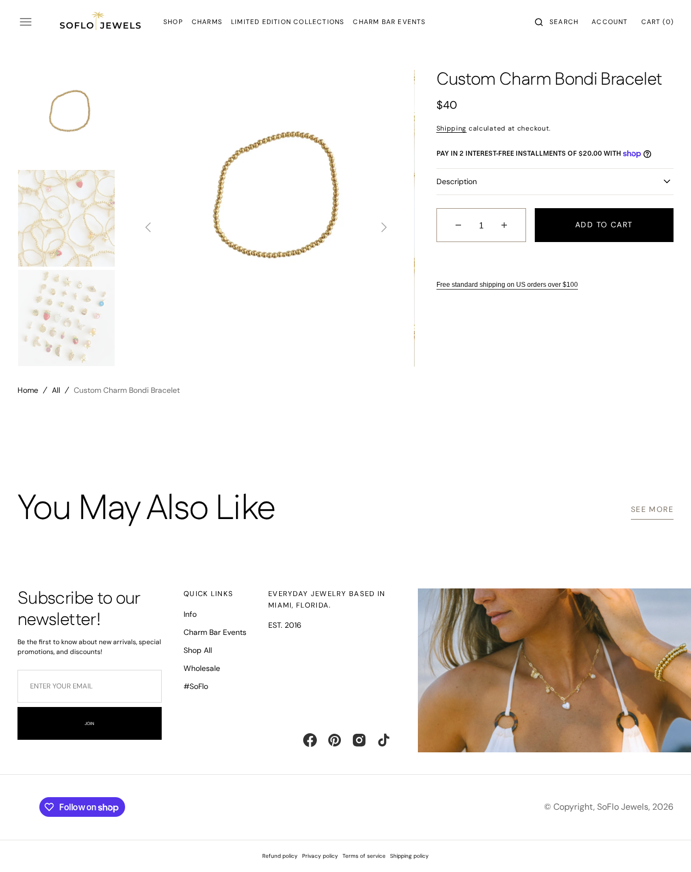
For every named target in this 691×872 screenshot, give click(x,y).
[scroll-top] (666, 847)
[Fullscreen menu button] (25, 21)
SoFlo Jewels (622, 806)
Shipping (451, 128)
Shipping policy (409, 855)
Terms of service (364, 855)
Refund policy (280, 855)
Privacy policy (320, 855)
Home (27, 390)
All (56, 390)
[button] (556, 22)
